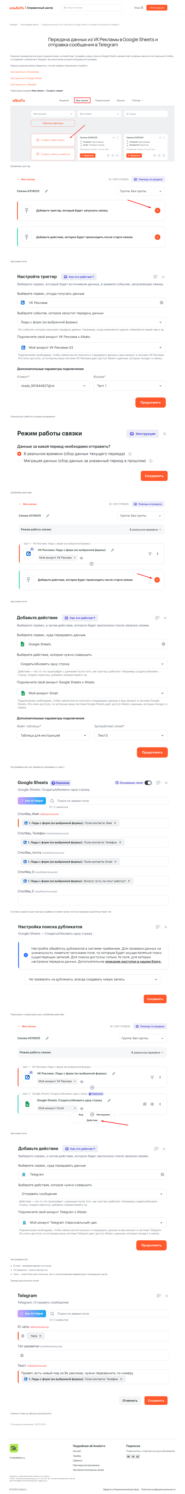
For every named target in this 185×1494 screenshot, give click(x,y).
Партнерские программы (86, 1465)
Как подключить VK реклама (24, 71)
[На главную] (34, 7)
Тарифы (77, 1455)
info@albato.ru (17, 1457)
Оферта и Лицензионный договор (121, 1489)
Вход (137, 7)
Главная (13, 24)
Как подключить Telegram (23, 84)
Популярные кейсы (29, 24)
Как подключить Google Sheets (26, 78)
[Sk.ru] (39, 1448)
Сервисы (77, 1460)
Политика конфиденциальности (158, 1489)
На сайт (77, 1451)
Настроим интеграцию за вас (88, 1469)
